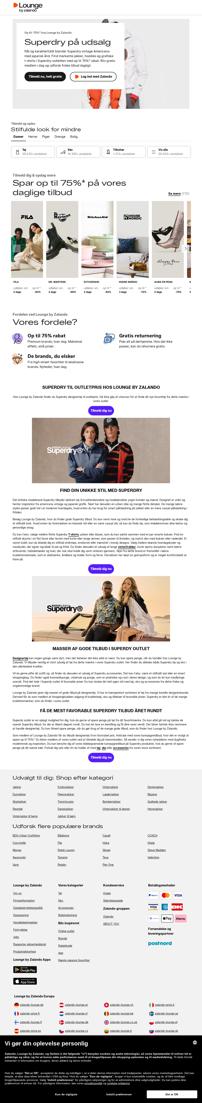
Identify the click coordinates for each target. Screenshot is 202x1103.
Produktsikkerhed (24, 951)
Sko (60, 900)
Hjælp (107, 893)
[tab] (18, 137)
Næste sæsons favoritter (74, 960)
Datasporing (21, 915)
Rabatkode (65, 946)
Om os (17, 893)
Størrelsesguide (113, 900)
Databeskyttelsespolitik (28, 908)
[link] (33, 152)
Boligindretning (67, 915)
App (60, 953)
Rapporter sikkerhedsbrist (29, 944)
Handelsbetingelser (25, 922)
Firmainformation (24, 900)
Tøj (60, 893)
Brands (62, 938)
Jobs (16, 937)
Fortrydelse (20, 930)
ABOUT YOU (111, 924)
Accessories (66, 908)
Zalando (108, 916)
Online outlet (66, 931)
